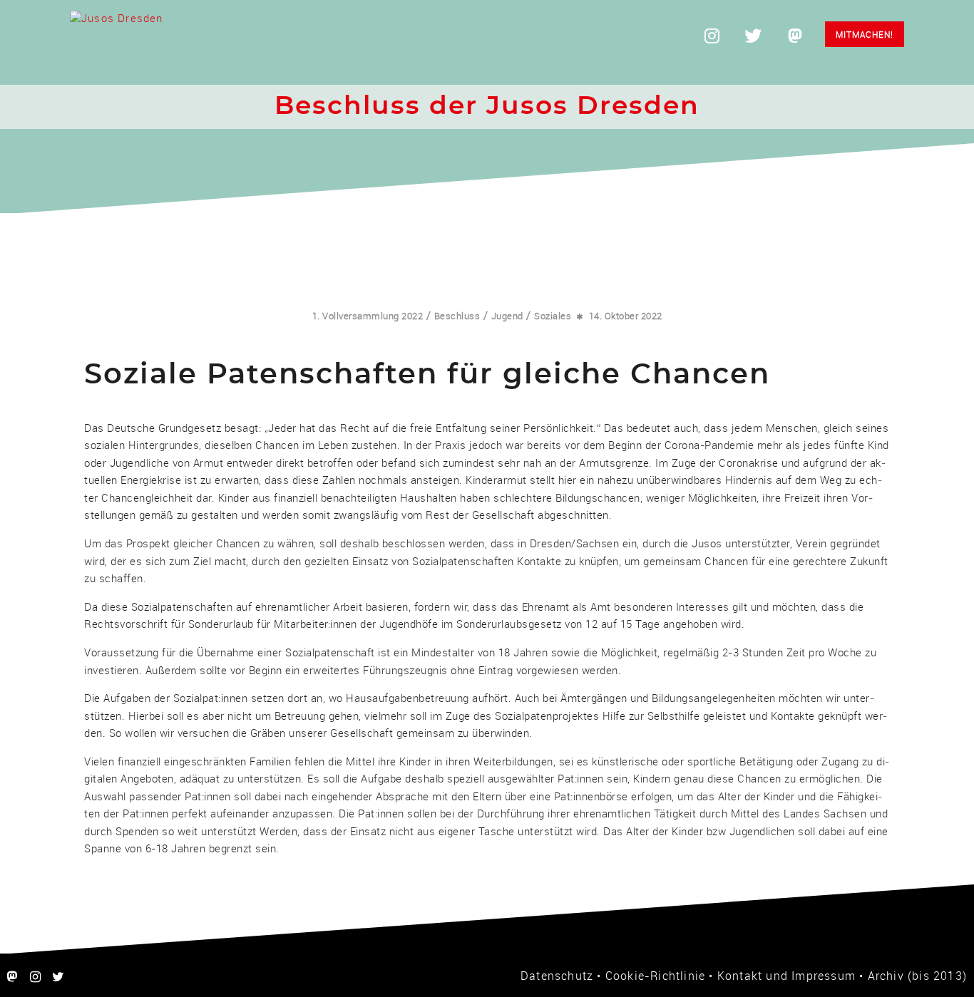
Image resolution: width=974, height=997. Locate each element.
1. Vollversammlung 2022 (368, 315)
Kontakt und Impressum (786, 975)
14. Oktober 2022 (625, 315)
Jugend (507, 315)
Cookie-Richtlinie (655, 975)
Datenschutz (557, 975)
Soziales (552, 315)
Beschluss (457, 315)
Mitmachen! (864, 34)
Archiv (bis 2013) (917, 975)
